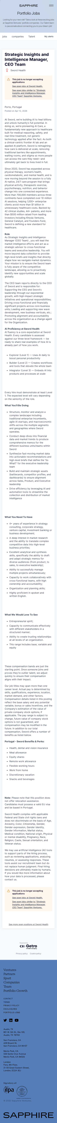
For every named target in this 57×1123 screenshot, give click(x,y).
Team (8, 986)
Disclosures (10, 1009)
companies (18, 36)
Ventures (10, 970)
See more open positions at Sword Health (28, 924)
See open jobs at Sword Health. (27, 86)
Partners (9, 974)
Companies (12, 982)
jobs (4, 36)
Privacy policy (22, 953)
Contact (8, 999)
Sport (7, 978)
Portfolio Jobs (12, 1013)
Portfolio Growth (15, 991)
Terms (7, 1002)
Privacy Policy (11, 1006)
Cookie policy (35, 953)
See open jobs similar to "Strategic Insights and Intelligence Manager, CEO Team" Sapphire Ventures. (28, 93)
